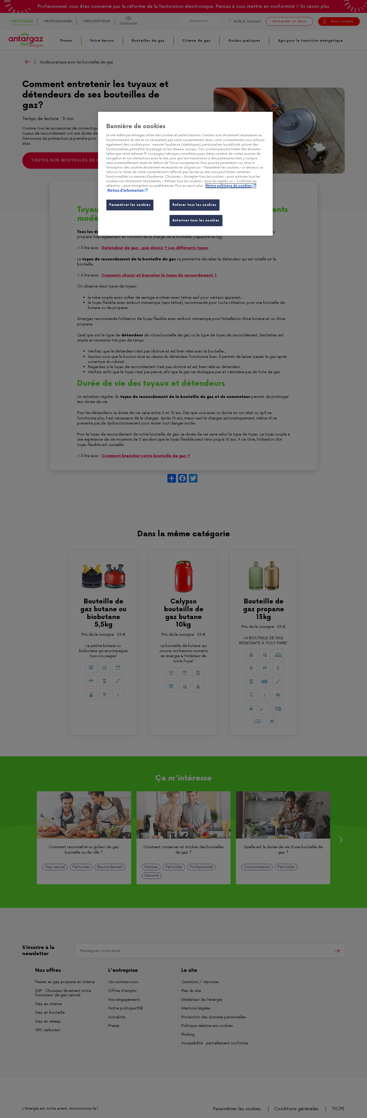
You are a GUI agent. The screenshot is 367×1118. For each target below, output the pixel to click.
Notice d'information (125, 190)
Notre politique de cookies (228, 186)
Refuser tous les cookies (194, 205)
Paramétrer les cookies (130, 205)
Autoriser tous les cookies (196, 220)
